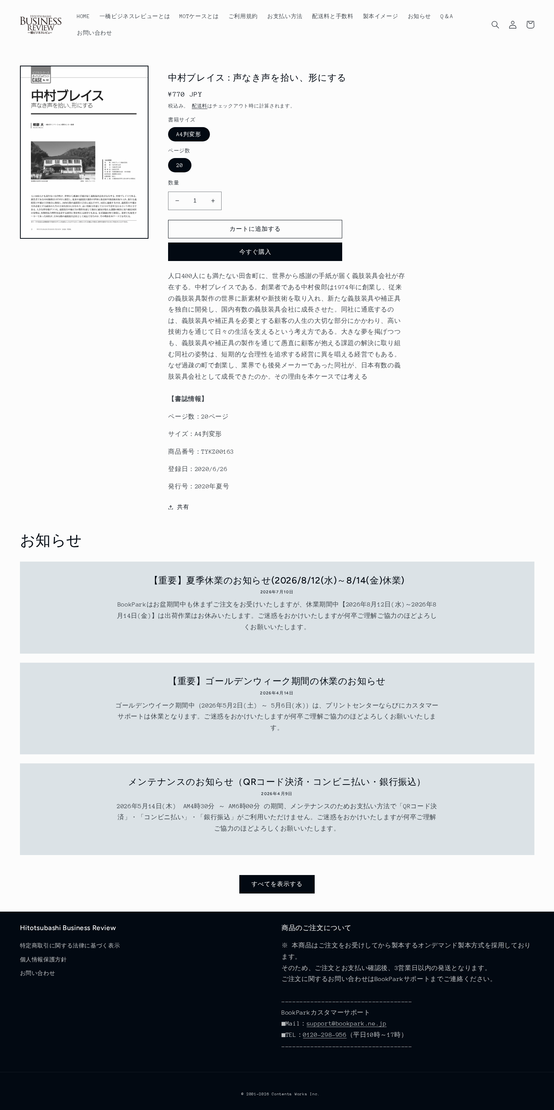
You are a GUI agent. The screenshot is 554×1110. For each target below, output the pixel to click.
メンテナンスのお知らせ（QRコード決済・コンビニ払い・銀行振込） (277, 781)
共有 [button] (183, 507)
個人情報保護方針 (43, 959)
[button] (495, 24)
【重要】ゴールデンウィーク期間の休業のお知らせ (277, 681)
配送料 (199, 106)
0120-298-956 (325, 1035)
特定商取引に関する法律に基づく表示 (70, 946)
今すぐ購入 (255, 252)
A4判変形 (188, 134)
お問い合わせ (37, 973)
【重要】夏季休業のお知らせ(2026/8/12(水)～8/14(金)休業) (277, 580)
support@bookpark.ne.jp (347, 1023)
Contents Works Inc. (296, 1094)
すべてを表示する (277, 884)
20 (179, 165)
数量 (173, 183)
